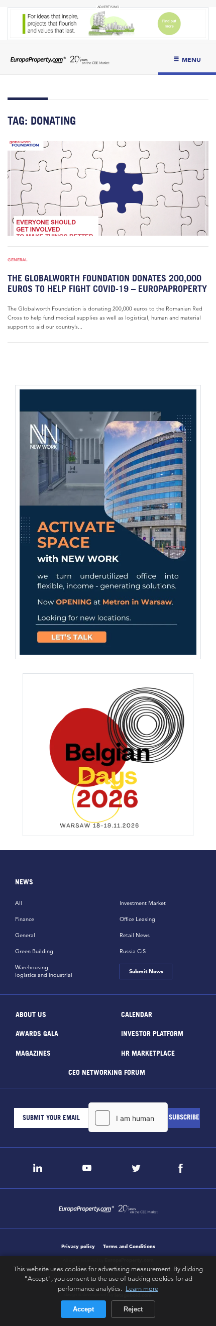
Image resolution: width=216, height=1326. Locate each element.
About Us (31, 1013)
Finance (24, 919)
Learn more (142, 1288)
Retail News (135, 935)
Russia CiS (133, 951)
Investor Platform (152, 1033)
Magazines (33, 1052)
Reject (133, 1309)
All (18, 902)
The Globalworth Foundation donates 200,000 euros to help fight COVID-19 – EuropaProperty (107, 283)
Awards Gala (37, 1033)
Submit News (146, 971)
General (18, 259)
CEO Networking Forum (106, 1072)
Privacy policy (78, 1246)
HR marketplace (148, 1052)
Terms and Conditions (129, 1246)
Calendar (136, 1013)
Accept (83, 1309)
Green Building (34, 951)
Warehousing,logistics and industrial (43, 971)
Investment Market (143, 902)
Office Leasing (137, 919)
